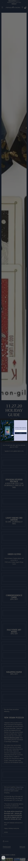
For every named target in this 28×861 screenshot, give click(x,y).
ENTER (21, 433)
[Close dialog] (26, 421)
